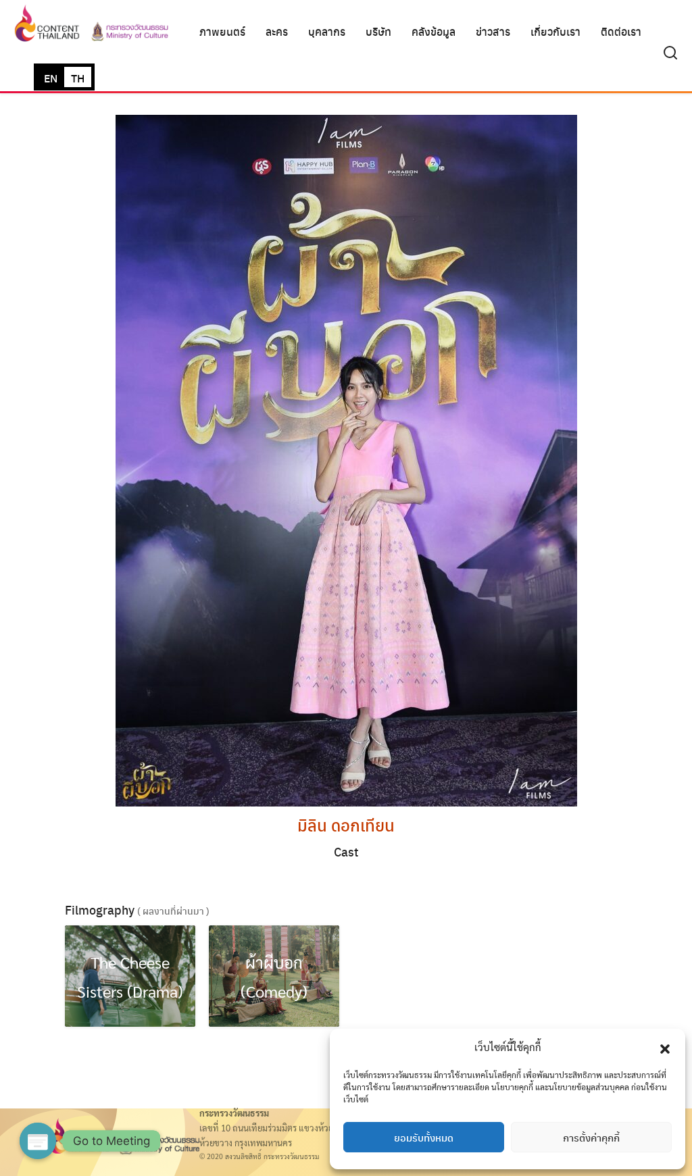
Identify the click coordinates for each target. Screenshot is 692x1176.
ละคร (277, 31)
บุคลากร (326, 31)
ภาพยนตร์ (222, 31)
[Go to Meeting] (38, 1141)
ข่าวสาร (493, 31)
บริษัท (378, 31)
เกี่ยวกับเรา (555, 31)
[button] (665, 1047)
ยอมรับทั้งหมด (423, 1137)
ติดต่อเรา (621, 31)
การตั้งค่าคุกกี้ (591, 1137)
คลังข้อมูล (433, 31)
